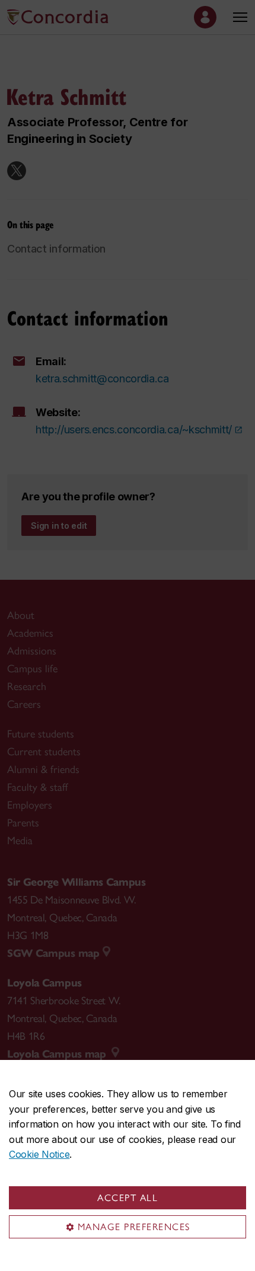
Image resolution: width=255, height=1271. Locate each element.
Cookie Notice (39, 1154)
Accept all (127, 1197)
